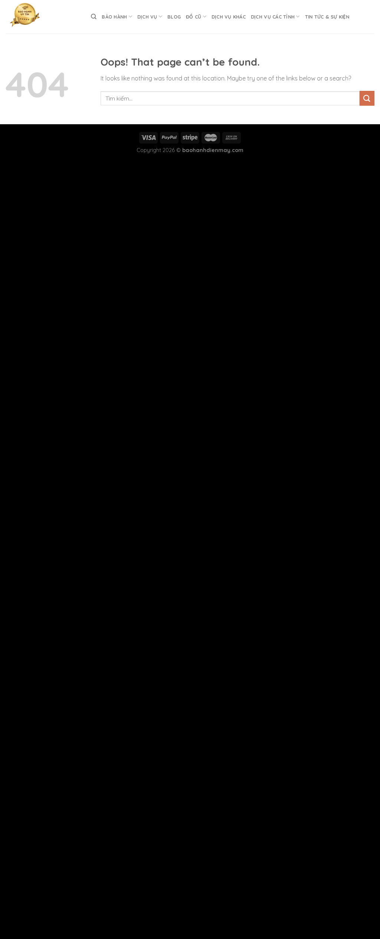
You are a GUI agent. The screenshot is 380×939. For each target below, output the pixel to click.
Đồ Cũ (193, 17)
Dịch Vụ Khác (229, 17)
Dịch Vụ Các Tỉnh (273, 17)
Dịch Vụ (147, 17)
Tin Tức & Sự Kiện (327, 17)
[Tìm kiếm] (93, 17)
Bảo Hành (114, 17)
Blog (174, 17)
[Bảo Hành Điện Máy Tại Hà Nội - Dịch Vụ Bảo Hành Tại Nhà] (43, 16)
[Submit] (367, 98)
